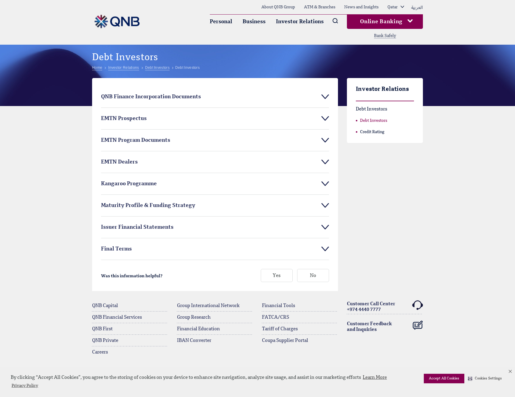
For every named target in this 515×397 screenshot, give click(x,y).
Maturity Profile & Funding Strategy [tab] (148, 205)
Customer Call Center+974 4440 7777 (371, 307)
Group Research (194, 317)
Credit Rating (372, 132)
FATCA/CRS (275, 317)
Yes (276, 275)
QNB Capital (105, 305)
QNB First (102, 329)
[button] (485, 378)
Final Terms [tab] (116, 249)
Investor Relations (300, 21)
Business (254, 21)
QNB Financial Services (117, 317)
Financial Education (198, 329)
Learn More (375, 377)
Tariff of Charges (280, 329)
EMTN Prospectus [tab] (124, 118)
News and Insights (361, 7)
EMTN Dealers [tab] (119, 162)
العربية (417, 7)
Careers (100, 352)
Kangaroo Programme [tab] (129, 183)
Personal (221, 21)
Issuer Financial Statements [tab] (137, 227)
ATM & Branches (319, 7)
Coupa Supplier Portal (285, 340)
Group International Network (208, 305)
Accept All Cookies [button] (444, 378)
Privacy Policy (25, 386)
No (313, 275)
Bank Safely (385, 36)
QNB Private (105, 340)
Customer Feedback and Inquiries (369, 327)
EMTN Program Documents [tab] (135, 140)
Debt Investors (373, 121)
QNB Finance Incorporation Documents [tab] (151, 96)
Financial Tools (278, 305)
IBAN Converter (194, 340)
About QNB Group (278, 7)
